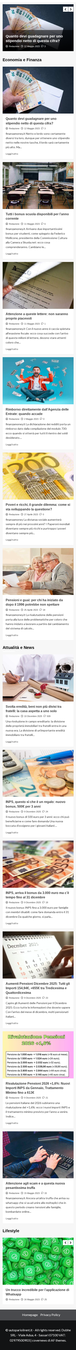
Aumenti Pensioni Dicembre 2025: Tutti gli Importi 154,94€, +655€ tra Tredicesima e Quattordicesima (38, 988)
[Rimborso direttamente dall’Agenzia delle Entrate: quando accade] (38, 380)
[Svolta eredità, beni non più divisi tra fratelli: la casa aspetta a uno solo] (38, 677)
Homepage (30, 1315)
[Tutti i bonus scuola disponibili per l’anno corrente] (38, 27)
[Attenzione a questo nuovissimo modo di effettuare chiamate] (38, 1261)
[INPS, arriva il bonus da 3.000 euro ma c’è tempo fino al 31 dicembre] (38, 864)
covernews (39, 1340)
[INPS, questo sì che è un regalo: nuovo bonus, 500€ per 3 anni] (38, 773)
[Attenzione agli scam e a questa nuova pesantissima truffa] (38, 1154)
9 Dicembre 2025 (32, 811)
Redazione (14, 46)
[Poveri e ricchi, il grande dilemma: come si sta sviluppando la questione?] (38, 476)
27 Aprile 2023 (31, 514)
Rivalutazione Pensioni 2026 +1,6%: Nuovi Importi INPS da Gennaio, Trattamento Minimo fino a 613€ (38, 1088)
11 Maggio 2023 (32, 46)
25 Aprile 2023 (31, 610)
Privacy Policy (50, 1315)
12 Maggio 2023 (32, 128)
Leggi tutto (12, 153)
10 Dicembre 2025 (33, 716)
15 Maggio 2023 (32, 1193)
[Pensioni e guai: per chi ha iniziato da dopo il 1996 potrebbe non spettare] (38, 571)
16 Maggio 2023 (32, 1299)
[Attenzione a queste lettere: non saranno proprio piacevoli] (38, 285)
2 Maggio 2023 (31, 419)
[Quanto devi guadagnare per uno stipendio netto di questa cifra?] (38, 90)
